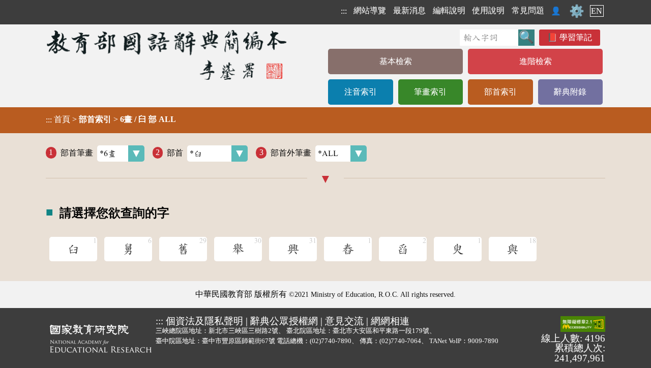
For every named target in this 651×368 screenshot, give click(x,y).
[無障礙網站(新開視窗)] (582, 324)
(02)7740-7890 (330, 341)
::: (344, 11)
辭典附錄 (570, 91)
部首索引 (500, 91)
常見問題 (528, 10)
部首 (175, 152)
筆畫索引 (430, 91)
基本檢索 (395, 61)
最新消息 (409, 10)
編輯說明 (449, 10)
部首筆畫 (77, 152)
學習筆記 (575, 37)
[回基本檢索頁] (167, 54)
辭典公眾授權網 (284, 321)
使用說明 (488, 10)
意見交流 (344, 321)
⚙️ (576, 11)
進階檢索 (535, 61)
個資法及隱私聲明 (204, 321)
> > (111, 119)
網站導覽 (369, 10)
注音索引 (360, 91)
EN (596, 11)
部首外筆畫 (291, 152)
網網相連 (390, 321)
